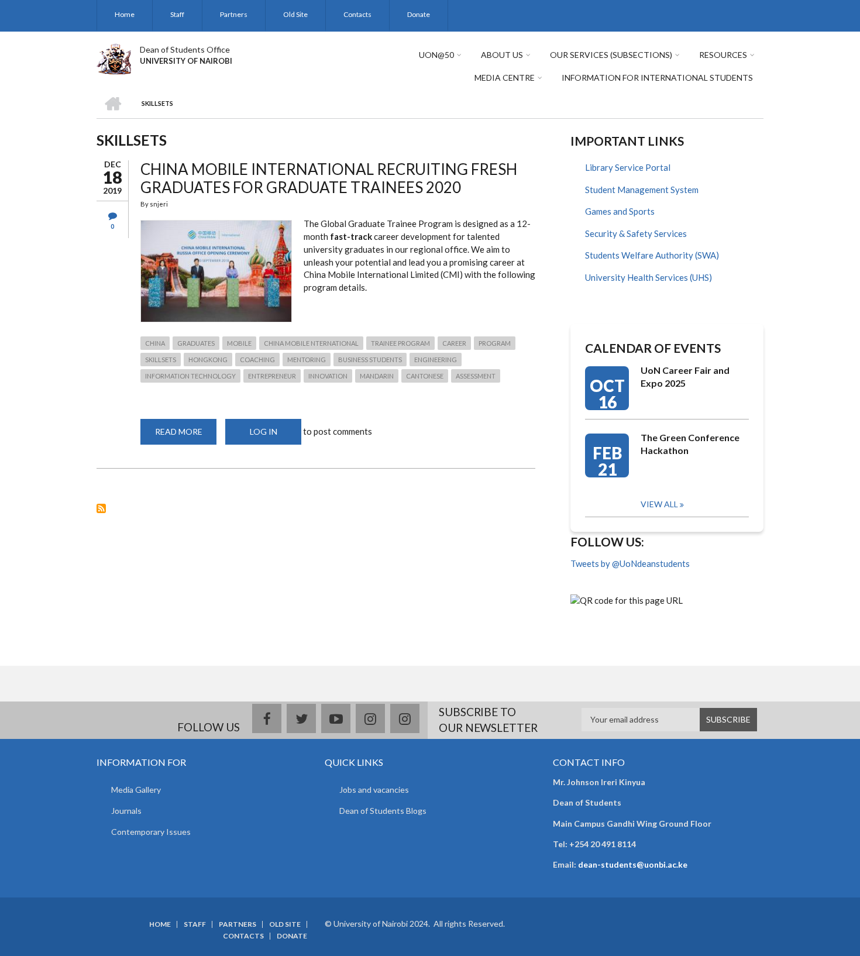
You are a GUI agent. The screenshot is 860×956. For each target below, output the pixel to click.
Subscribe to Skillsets (101, 508)
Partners (233, 14)
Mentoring (306, 359)
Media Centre (504, 77)
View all (659, 504)
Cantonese (424, 376)
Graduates (196, 343)
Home (125, 14)
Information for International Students (657, 77)
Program (495, 343)
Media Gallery (136, 790)
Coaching (257, 359)
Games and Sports (620, 211)
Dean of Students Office (185, 49)
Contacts (357, 14)
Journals (126, 811)
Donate (418, 14)
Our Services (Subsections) (611, 55)
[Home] (114, 57)
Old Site (295, 14)
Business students (370, 359)
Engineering (435, 359)
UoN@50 (436, 55)
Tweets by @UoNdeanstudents (630, 563)
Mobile (239, 343)
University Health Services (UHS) (648, 277)
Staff (177, 14)
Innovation (328, 376)
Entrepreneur (272, 376)
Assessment (476, 376)
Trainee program (400, 343)
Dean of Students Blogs (382, 811)
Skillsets (160, 359)
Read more (185, 436)
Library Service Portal (627, 167)
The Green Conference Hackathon (690, 444)
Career (454, 343)
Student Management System (642, 189)
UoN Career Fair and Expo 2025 (685, 376)
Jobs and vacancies (374, 790)
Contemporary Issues (151, 832)
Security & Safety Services (636, 233)
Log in (263, 431)
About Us (502, 55)
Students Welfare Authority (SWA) (652, 255)
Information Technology (190, 376)
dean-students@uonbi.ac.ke (632, 864)
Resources (723, 55)
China (155, 343)
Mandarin (377, 376)
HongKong (208, 359)
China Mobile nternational (311, 343)
